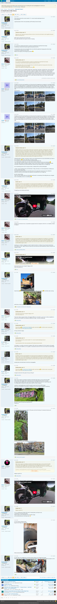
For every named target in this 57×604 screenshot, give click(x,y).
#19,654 (53, 57)
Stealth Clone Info (8, 584)
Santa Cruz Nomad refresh (9, 581)
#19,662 (53, 252)
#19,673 (53, 506)
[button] (15, 1)
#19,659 (53, 193)
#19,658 (53, 179)
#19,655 (53, 82)
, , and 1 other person (24, 306)
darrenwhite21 (7, 592)
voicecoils (3, 12)
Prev (3, 14)
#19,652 (53, 30)
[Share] (51, 16)
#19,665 (53, 323)
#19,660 (53, 222)
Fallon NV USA (7, 346)
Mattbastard (51, 585)
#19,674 (53, 520)
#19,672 (53, 478)
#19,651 (53, 16)
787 (13, 14)
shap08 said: (18, 508)
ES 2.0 (3, 601)
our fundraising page (16, 6)
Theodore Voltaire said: (20, 32)
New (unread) (8, 2)
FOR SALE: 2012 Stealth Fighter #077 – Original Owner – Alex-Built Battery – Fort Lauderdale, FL (18, 588)
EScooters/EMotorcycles (20, 592)
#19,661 (53, 234)
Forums (8, 0)
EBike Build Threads (18, 582)
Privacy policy (46, 601)
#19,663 (53, 272)
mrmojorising (50, 594)
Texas (6, 67)
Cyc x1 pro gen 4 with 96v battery (11, 593)
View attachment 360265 (27, 328)
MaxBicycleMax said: (19, 59)
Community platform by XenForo (28, 602)
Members (12, 0)
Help (50, 601)
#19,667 (53, 351)
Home (4, 0)
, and (22, 219)
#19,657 (53, 145)
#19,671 (53, 460)
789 (17, 14)
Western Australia (7, 27)
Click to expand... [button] (34, 263)
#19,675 (53, 555)
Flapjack (5, 595)
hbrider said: (18, 181)
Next (24, 14)
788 (15, 14)
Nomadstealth (7, 582)
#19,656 (53, 114)
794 (21, 14)
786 (11, 14)
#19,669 (53, 378)
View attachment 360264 (26, 327)
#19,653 (53, 44)
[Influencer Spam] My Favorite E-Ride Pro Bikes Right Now (16, 591)
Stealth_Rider (6, 589)
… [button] (6, 14)
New (3, 2)
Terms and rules (40, 601)
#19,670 (53, 408)
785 (8, 14)
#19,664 (53, 309)
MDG (5, 585)
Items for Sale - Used (19, 589)
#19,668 (53, 365)
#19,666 (53, 336)
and (20, 79)
